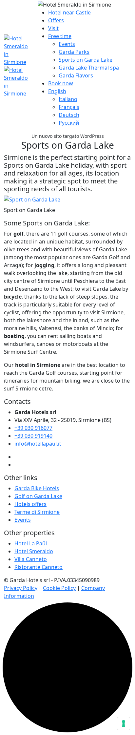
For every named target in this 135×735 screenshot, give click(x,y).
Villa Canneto (30, 559)
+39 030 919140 (33, 435)
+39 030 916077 (33, 427)
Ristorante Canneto (38, 567)
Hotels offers (30, 504)
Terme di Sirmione (37, 511)
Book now (60, 83)
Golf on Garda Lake (38, 496)
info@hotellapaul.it (37, 443)
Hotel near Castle (69, 12)
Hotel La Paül (30, 543)
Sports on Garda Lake (85, 59)
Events (67, 44)
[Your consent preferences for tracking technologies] (123, 723)
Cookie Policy (59, 588)
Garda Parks (74, 51)
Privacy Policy (20, 588)
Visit (53, 28)
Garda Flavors (76, 75)
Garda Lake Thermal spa (89, 67)
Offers (56, 20)
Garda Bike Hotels (36, 488)
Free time (59, 36)
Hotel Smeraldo (33, 551)
